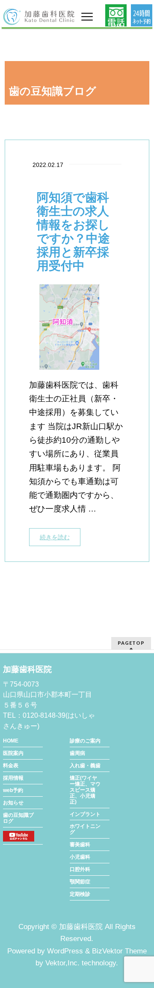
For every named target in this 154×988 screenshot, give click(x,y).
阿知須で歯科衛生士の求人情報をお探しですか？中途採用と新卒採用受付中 (73, 231)
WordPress (65, 951)
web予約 (13, 790)
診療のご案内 (85, 741)
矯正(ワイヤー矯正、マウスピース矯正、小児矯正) (85, 790)
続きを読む (55, 537)
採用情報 (13, 778)
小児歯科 (80, 857)
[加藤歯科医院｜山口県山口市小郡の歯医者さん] (38, 15)
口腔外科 (80, 869)
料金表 (10, 766)
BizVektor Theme (119, 951)
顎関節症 (80, 882)
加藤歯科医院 (81, 927)
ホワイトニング (85, 829)
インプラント (85, 814)
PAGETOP (131, 643)
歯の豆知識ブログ (18, 818)
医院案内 (13, 753)
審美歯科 (80, 845)
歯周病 (77, 753)
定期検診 (80, 894)
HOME (10, 741)
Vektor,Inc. (62, 963)
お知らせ (13, 803)
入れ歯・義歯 (85, 766)
